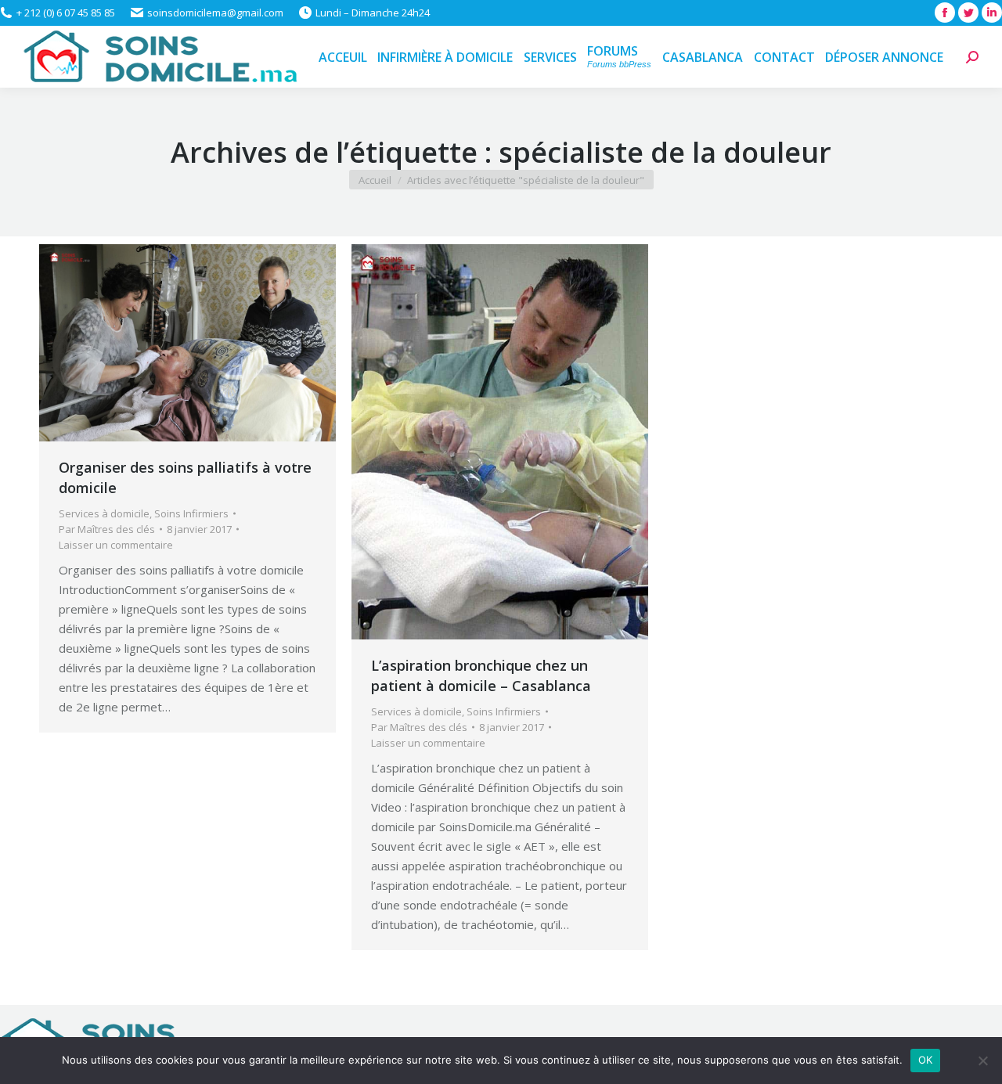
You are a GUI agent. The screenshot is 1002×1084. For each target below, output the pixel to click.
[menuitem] (343, 57)
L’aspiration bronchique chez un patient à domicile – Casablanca (481, 675)
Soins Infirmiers (191, 513)
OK (925, 1059)
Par (107, 529)
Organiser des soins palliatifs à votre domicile (185, 477)
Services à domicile (104, 513)
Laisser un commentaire (116, 545)
